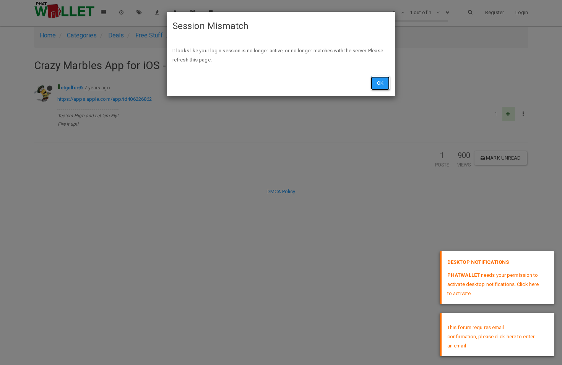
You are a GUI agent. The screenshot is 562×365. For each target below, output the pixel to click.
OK (380, 83)
